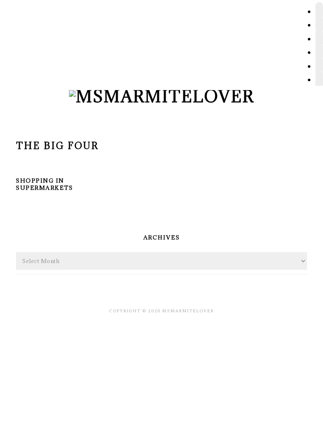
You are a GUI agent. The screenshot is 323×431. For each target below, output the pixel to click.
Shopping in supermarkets (44, 184)
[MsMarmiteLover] (161, 96)
